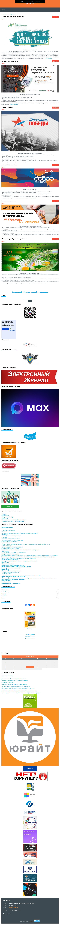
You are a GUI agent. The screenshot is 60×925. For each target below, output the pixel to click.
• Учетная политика (6, 543)
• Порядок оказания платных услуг (10, 572)
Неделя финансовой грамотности (12, 16)
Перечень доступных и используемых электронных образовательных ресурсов (21, 693)
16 (37, 665)
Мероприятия (5, 590)
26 (5, 669)
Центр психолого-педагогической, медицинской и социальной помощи (19, 691)
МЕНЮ (3, 9)
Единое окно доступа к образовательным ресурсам (14, 684)
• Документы (4, 518)
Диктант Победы (7, 107)
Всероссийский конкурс (9, 165)
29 (29, 669)
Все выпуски (30, 628)
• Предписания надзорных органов (10, 548)
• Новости (3, 514)
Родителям (4, 596)
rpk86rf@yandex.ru (13, 907)
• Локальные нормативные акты (9, 541)
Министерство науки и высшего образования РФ (13, 678)
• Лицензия (4, 537)
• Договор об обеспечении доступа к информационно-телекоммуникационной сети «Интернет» (25, 544)
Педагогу (4, 594)
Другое (3, 19)
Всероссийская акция (8, 201)
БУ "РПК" (30, 3)
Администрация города (7, 676)
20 (13, 667)
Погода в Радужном (30, 634)
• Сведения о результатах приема (9, 554)
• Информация (5, 515)
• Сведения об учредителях (8, 530)
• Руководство (5, 562)
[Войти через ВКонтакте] (29, 605)
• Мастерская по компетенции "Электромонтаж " (13, 519)
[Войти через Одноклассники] (34, 605)
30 (37, 669)
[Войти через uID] (26, 605)
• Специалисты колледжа (7, 517)
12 (5, 665)
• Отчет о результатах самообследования (12, 547)
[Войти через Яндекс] (31, 605)
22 (29, 667)
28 (21, 669)
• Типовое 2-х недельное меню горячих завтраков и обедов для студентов (20, 550)
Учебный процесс (6, 592)
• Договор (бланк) (6, 573)
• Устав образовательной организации (11, 536)
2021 (8, 14)
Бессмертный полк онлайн (10, 61)
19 (5, 667)
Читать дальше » (49, 58)
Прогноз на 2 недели (30, 638)
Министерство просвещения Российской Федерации (14, 680)
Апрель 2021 (30, 656)
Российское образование (7, 682)
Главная (3, 14)
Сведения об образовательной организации (30, 292)
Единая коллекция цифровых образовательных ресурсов (15, 686)
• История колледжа (6, 529)
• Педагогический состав (7, 564)
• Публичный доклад (6, 545)
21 (21, 667)
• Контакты (4, 531)
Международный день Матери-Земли (14, 239)
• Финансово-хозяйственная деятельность (12, 540)
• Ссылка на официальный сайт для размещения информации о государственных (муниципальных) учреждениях (29, 578)
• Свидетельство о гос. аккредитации (10, 538)
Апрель (12, 14)
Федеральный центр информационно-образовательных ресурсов (17, 688)
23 (37, 667)
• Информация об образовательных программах (13, 552)
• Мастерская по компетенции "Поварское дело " (13, 521)
